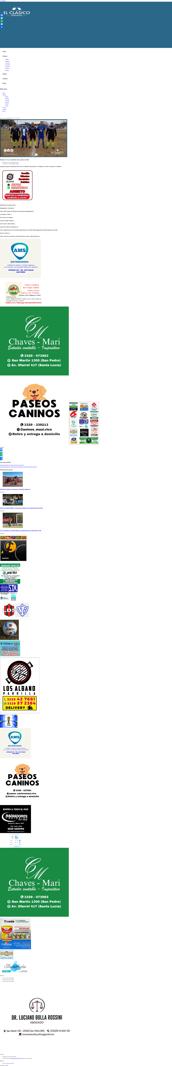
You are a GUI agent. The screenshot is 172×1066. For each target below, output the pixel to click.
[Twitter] (55, 452)
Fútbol (6, 96)
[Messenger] (55, 456)
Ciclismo (7, 100)
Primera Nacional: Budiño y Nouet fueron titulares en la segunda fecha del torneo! (21, 508)
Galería (4, 107)
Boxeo (4, 111)
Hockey (7, 103)
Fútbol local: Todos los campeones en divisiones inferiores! (15, 489)
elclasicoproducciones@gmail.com (16, 1058)
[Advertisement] (86, 35)
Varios (6, 105)
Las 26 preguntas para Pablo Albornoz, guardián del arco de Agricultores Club (20, 530)
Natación (7, 102)
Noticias (4, 94)
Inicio (4, 92)
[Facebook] (55, 449)
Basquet (7, 98)
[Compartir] (55, 459)
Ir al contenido (3, 0)
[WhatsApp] (55, 454)
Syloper (7, 1065)
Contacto (4, 109)
